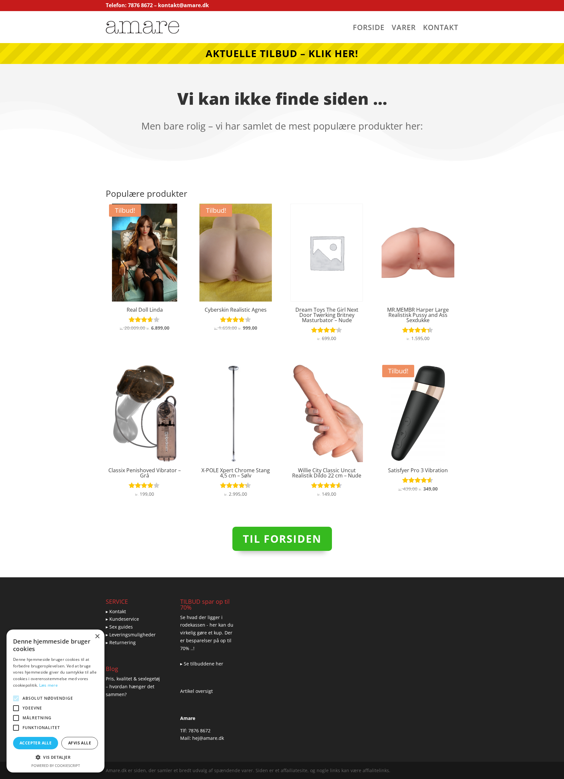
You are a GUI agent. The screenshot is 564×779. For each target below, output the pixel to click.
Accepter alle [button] (36, 743)
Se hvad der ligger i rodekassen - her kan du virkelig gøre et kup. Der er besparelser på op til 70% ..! (206, 632)
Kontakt (440, 28)
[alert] (55, 701)
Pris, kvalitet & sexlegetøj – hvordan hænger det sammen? (133, 686)
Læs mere (48, 685)
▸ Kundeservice (122, 619)
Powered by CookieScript (55, 765)
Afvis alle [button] (79, 743)
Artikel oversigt (196, 691)
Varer (404, 28)
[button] (55, 757)
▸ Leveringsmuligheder (131, 634)
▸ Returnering (121, 642)
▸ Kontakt (116, 611)
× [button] (97, 636)
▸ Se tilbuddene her (201, 664)
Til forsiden (282, 539)
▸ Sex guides (119, 627)
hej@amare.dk (208, 738)
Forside (368, 28)
